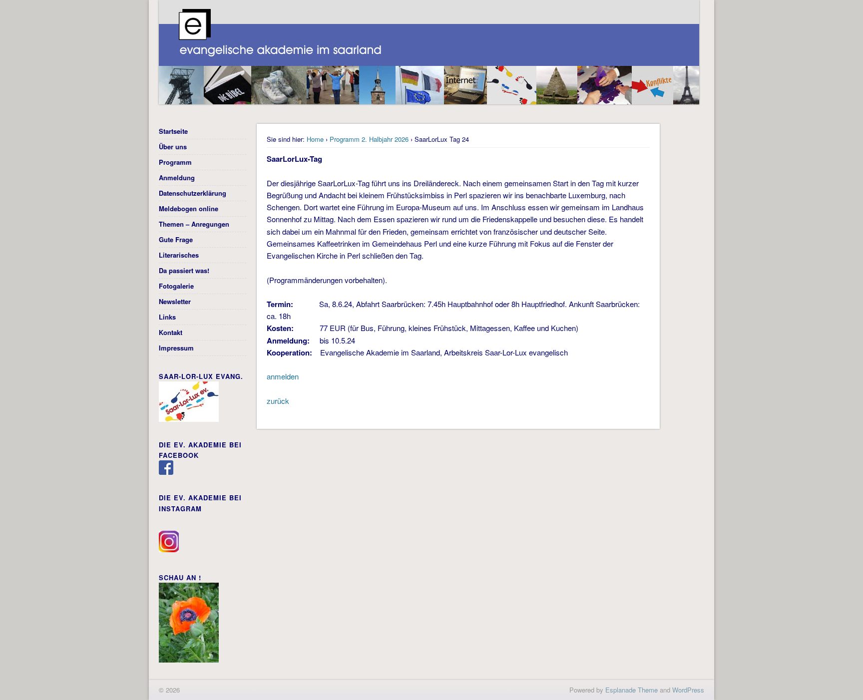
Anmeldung (177, 177)
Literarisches (179, 255)
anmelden (283, 376)
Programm (175, 162)
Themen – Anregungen (194, 224)
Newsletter (175, 301)
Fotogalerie (176, 286)
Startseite (173, 131)
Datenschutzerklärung (192, 193)
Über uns (173, 146)
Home (315, 139)
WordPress (688, 690)
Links (167, 317)
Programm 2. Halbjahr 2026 (369, 139)
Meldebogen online (188, 208)
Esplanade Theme (631, 690)
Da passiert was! (184, 270)
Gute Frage (176, 239)
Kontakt (170, 332)
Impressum (176, 347)
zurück (278, 400)
